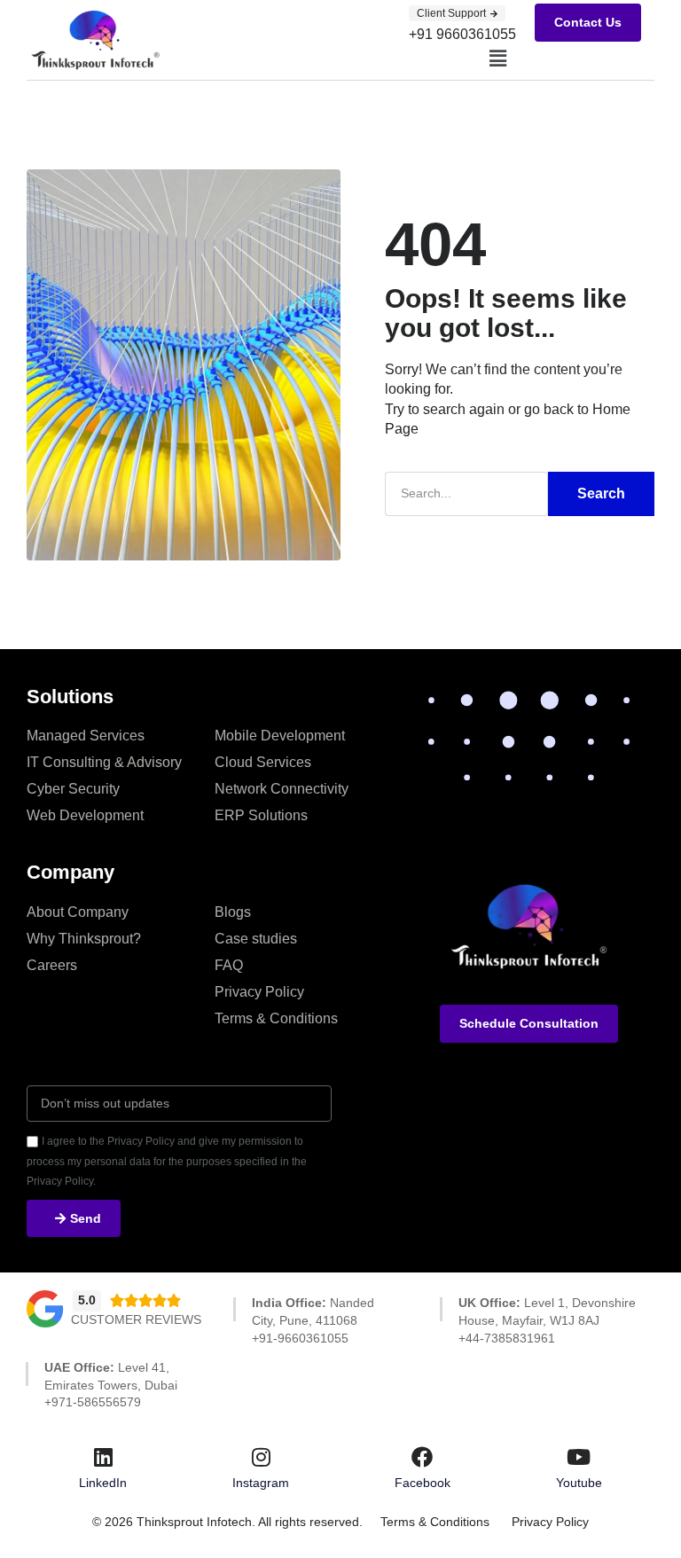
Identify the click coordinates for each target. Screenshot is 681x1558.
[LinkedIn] (103, 1457)
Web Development (85, 815)
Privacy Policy (259, 991)
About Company (78, 912)
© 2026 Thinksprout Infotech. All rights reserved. (227, 1522)
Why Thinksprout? (84, 938)
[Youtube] (579, 1457)
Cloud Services (263, 762)
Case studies (256, 938)
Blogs (233, 912)
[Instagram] (260, 1457)
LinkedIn (103, 1483)
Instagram (260, 1483)
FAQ (229, 965)
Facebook (422, 1483)
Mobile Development (280, 735)
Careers (52, 965)
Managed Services (86, 735)
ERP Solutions (261, 815)
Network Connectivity (281, 788)
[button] (497, 58)
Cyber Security (73, 788)
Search (601, 493)
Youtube (579, 1483)
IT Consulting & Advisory (104, 762)
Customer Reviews (136, 1319)
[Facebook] (422, 1457)
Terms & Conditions (276, 1018)
